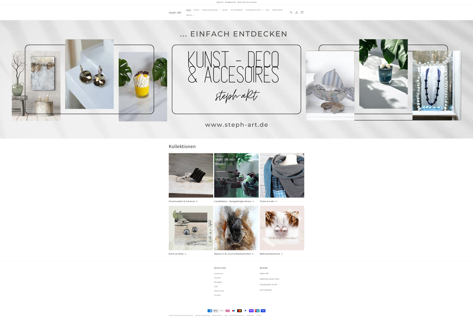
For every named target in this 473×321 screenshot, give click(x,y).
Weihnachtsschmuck (270, 253)
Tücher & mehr (267, 201)
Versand (217, 278)
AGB (216, 286)
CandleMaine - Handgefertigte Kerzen (232, 201)
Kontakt (217, 295)
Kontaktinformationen (237, 315)
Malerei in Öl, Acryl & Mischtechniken (232, 253)
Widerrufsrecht (217, 315)
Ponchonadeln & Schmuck (182, 201)
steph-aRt (177, 315)
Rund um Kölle (176, 253)
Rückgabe (218, 282)
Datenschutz (219, 291)
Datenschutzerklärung (202, 315)
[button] (211, 9)
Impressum (218, 273)
